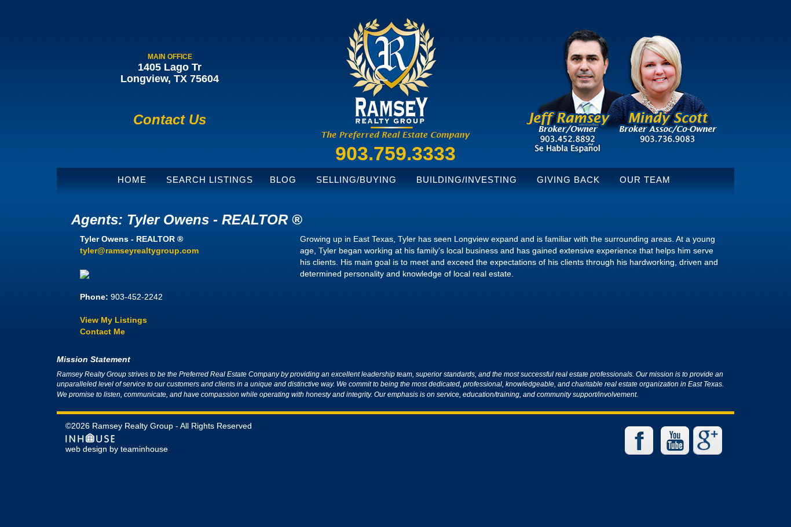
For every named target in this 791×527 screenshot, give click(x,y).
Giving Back (568, 180)
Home (132, 180)
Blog (283, 180)
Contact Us (169, 119)
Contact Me (102, 331)
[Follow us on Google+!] (709, 440)
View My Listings (113, 320)
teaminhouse (144, 449)
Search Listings (209, 180)
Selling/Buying (356, 180)
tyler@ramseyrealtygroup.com (139, 250)
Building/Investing (466, 180)
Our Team (645, 180)
